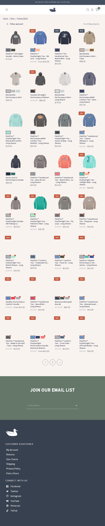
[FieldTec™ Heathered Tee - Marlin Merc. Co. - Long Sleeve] (65, 161)
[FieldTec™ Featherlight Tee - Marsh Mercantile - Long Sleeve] (16, 120)
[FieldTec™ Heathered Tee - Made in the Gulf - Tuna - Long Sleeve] (16, 325)
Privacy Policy (13, 468)
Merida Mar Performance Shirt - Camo (88, 56)
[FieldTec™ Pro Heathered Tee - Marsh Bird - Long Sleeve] (65, 38)
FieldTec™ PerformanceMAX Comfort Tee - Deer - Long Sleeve (88, 98)
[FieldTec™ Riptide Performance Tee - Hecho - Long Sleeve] (89, 244)
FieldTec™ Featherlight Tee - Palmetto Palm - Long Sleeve (39, 222)
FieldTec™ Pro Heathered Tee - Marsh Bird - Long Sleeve (62, 57)
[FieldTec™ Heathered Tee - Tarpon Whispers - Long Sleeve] (89, 120)
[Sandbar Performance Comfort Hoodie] (16, 286)
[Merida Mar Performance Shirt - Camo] (89, 38)
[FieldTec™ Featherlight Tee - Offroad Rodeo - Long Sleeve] (89, 325)
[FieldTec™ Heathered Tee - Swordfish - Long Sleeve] (40, 286)
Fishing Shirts (22, 18)
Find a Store (12, 473)
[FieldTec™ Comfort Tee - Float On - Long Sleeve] (65, 244)
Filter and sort (16, 24)
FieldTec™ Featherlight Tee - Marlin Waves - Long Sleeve (14, 264)
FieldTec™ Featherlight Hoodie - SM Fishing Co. (15, 221)
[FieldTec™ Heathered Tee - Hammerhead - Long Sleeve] (89, 286)
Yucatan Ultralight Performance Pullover (39, 96)
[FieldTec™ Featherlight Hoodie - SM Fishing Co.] (16, 203)
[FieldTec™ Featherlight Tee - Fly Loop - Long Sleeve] (65, 203)
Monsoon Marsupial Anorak (63, 303)
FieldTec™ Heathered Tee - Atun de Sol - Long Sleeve (39, 179)
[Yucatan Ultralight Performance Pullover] (40, 79)
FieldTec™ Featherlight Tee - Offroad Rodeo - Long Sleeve (88, 344)
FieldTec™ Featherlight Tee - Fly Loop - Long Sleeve (64, 221)
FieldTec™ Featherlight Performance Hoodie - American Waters (39, 344)
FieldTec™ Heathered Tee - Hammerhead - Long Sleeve (88, 304)
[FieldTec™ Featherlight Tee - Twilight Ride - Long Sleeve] (89, 161)
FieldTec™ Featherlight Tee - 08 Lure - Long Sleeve (39, 56)
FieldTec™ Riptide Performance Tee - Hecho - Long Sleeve (88, 262)
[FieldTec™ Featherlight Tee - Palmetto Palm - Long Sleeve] (40, 203)
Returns (10, 454)
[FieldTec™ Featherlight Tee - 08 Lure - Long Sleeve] (40, 38)
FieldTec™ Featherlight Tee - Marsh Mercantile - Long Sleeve (14, 139)
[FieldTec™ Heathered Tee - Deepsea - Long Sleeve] (89, 203)
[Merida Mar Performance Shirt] (16, 79)
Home (5, 18)
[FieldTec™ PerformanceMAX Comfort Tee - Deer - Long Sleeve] (89, 79)
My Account (12, 450)
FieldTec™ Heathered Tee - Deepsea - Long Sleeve (88, 221)
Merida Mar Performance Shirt (14, 96)
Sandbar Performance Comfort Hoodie (15, 303)
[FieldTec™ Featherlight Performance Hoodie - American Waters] (40, 325)
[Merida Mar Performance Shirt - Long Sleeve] (65, 79)
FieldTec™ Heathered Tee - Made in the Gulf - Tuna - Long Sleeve (15, 343)
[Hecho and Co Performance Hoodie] (16, 161)
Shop (12, 18)
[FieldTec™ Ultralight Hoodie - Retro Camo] (16, 38)
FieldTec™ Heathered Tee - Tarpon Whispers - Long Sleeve (88, 139)
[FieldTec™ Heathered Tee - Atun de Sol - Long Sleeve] (40, 161)
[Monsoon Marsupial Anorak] (65, 286)
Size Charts (12, 459)
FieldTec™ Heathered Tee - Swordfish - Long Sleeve (39, 304)
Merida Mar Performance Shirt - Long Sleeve (63, 97)
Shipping (10, 464)
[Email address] (76, 405)
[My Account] (92, 9)
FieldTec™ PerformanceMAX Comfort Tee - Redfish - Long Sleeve (39, 139)
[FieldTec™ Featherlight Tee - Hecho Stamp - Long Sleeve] (65, 120)
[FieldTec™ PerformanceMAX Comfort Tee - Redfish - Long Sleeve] (40, 120)
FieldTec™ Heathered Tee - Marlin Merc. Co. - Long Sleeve (64, 179)
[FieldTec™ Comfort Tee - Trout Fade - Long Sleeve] (65, 325)
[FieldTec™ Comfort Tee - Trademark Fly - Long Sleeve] (40, 244)
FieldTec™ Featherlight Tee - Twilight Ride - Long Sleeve (87, 181)
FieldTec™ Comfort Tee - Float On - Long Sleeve (64, 262)
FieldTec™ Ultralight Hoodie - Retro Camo (14, 54)
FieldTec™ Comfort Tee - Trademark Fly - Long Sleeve (39, 262)
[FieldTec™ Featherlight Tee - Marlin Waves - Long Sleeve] (16, 244)
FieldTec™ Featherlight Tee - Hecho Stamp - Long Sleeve (63, 139)
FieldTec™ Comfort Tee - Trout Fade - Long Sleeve (63, 343)
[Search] (87, 9)
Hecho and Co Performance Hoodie (15, 178)
